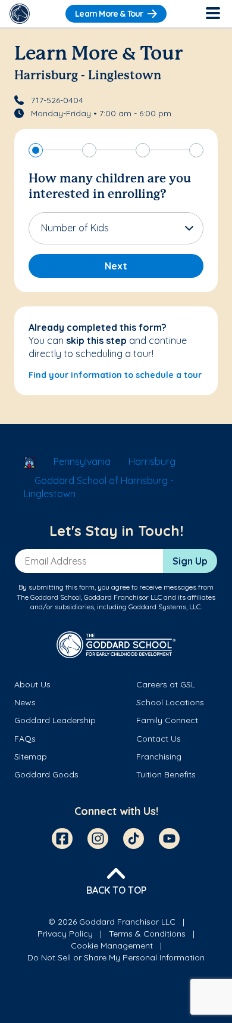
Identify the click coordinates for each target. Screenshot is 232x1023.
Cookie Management (112, 945)
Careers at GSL (165, 684)
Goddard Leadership (55, 720)
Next (116, 266)
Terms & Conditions (147, 933)
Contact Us (158, 738)
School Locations (170, 702)
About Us (32, 684)
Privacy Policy (65, 933)
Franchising (158, 756)
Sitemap (30, 756)
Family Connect (167, 720)
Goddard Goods (46, 774)
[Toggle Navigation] (212, 13)
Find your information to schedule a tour (115, 375)
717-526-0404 (57, 100)
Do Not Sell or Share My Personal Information (116, 957)
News (25, 702)
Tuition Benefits (166, 774)
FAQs (25, 738)
